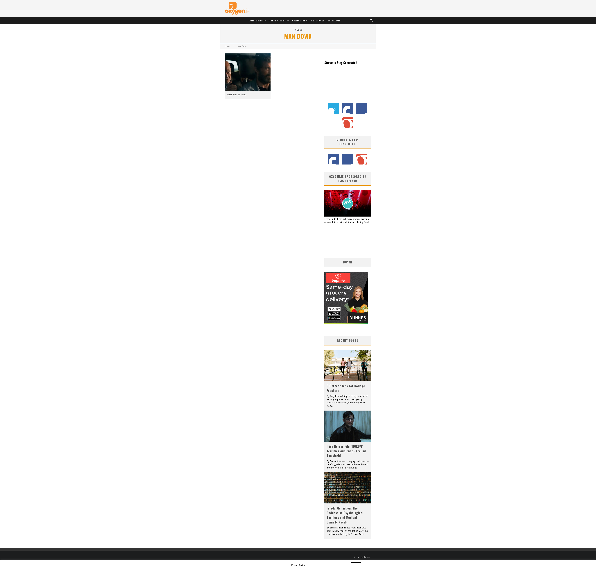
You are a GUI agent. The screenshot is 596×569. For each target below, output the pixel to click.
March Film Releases (236, 94)
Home (227, 46)
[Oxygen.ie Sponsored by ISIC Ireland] (347, 215)
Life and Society (278, 20)
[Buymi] (346, 323)
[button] (248, 72)
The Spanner (334, 20)
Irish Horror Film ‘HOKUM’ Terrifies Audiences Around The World (346, 451)
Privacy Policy (298, 565)
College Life (298, 20)
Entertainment (256, 20)
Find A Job (365, 557)
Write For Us (317, 20)
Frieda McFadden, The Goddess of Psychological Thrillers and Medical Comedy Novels (345, 515)
